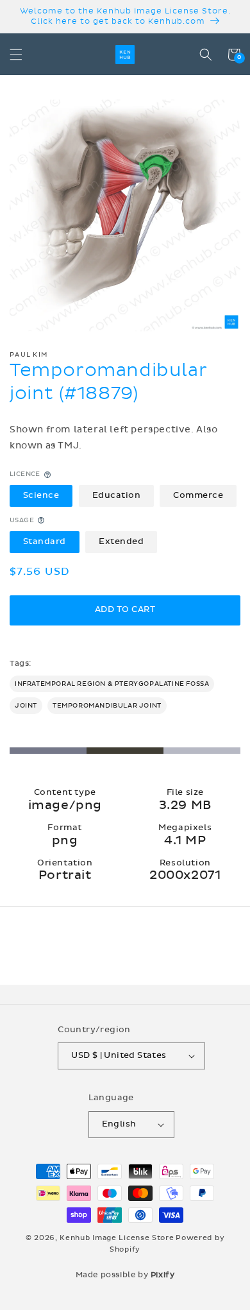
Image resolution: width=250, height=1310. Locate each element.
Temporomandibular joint (107, 706)
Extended (121, 541)
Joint (26, 706)
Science (41, 495)
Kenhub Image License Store (117, 1238)
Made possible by (125, 1274)
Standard (44, 541)
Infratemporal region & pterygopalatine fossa (112, 684)
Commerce (198, 495)
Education (116, 495)
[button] (16, 54)
